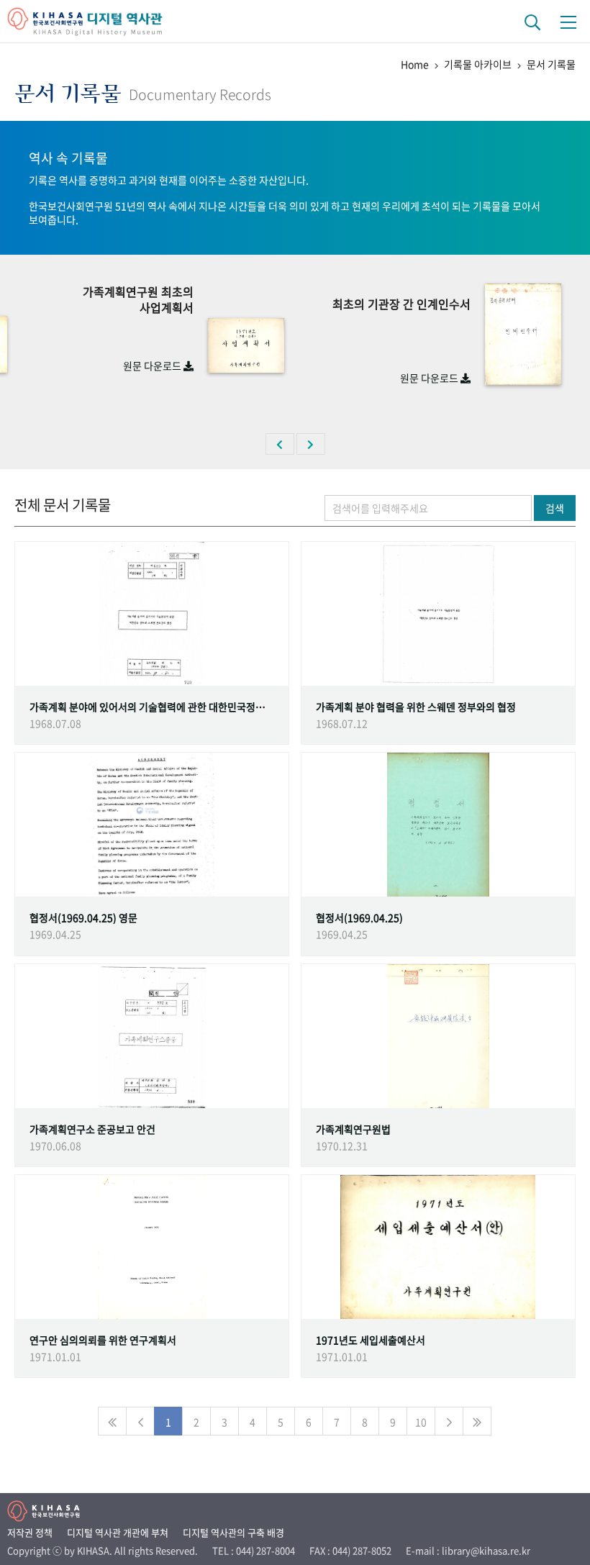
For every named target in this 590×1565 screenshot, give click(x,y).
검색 (554, 508)
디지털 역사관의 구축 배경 (233, 1532)
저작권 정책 (30, 1532)
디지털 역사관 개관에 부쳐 (117, 1532)
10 (421, 1422)
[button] (280, 444)
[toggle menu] (568, 22)
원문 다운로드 (153, 365)
